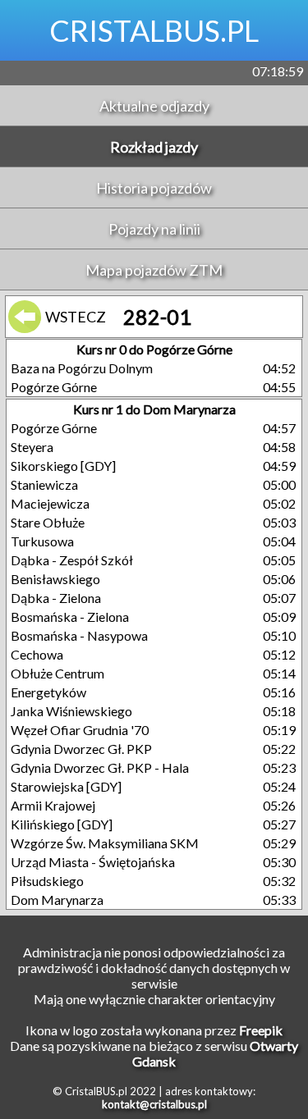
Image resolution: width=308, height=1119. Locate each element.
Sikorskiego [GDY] (63, 465)
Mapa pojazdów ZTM (154, 270)
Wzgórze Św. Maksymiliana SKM (105, 843)
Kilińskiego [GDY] (62, 824)
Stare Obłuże (48, 522)
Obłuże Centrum (57, 673)
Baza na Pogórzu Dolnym (82, 368)
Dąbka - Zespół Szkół (72, 560)
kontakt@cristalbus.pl (154, 1104)
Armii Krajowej (53, 805)
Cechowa (37, 654)
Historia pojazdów (154, 188)
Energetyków (48, 692)
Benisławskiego (55, 579)
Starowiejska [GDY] (66, 786)
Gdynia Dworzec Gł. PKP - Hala (100, 767)
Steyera (32, 446)
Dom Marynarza (57, 899)
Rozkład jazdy (154, 147)
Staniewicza (44, 484)
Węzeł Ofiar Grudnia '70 (80, 730)
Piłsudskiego (47, 880)
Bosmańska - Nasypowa (79, 635)
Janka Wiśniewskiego (71, 711)
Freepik (261, 1030)
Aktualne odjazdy (154, 106)
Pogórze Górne (54, 387)
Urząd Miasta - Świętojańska (93, 862)
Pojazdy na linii (154, 229)
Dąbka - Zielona (56, 597)
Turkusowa (42, 541)
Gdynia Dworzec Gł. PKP (81, 748)
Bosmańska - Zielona (70, 616)
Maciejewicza (50, 503)
